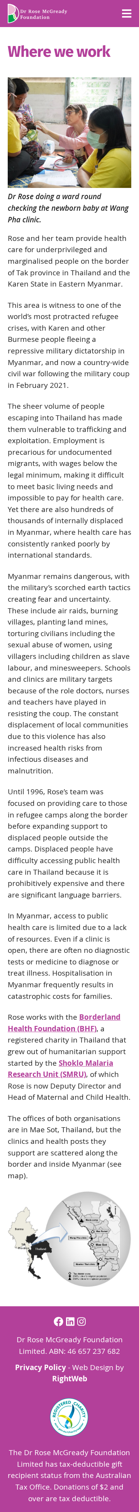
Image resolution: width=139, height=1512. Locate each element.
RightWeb (69, 1379)
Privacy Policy (40, 1367)
